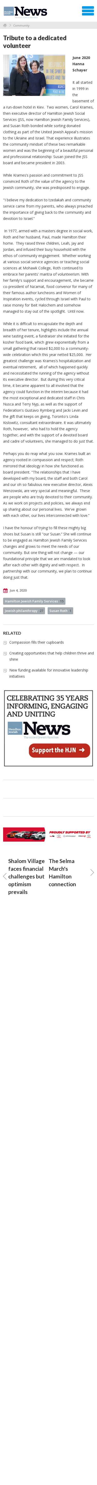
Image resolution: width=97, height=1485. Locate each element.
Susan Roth (60, 610)
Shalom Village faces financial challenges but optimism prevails (26, 876)
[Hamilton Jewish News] (26, 12)
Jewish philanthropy (24, 610)
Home (5, 25)
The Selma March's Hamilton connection (62, 872)
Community (21, 25)
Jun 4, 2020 (18, 590)
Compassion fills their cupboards (36, 642)
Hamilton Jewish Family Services (34, 601)
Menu (88, 10)
